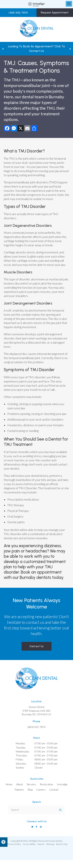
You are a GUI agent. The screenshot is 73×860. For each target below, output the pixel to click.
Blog (30, 789)
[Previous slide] (3, 49)
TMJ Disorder (30, 151)
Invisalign (62, 784)
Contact (54, 789)
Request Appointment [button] (55, 12)
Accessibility (29, 844)
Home (9, 784)
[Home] (36, 29)
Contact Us (36, 646)
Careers (41, 789)
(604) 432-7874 (18, 12)
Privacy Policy (14, 844)
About (19, 784)
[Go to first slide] (70, 49)
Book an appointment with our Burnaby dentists (33, 575)
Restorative (46, 784)
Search (40, 844)
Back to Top (61, 844)
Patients (19, 789)
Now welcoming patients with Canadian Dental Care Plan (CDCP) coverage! (36, 49)
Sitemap (50, 844)
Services (31, 784)
